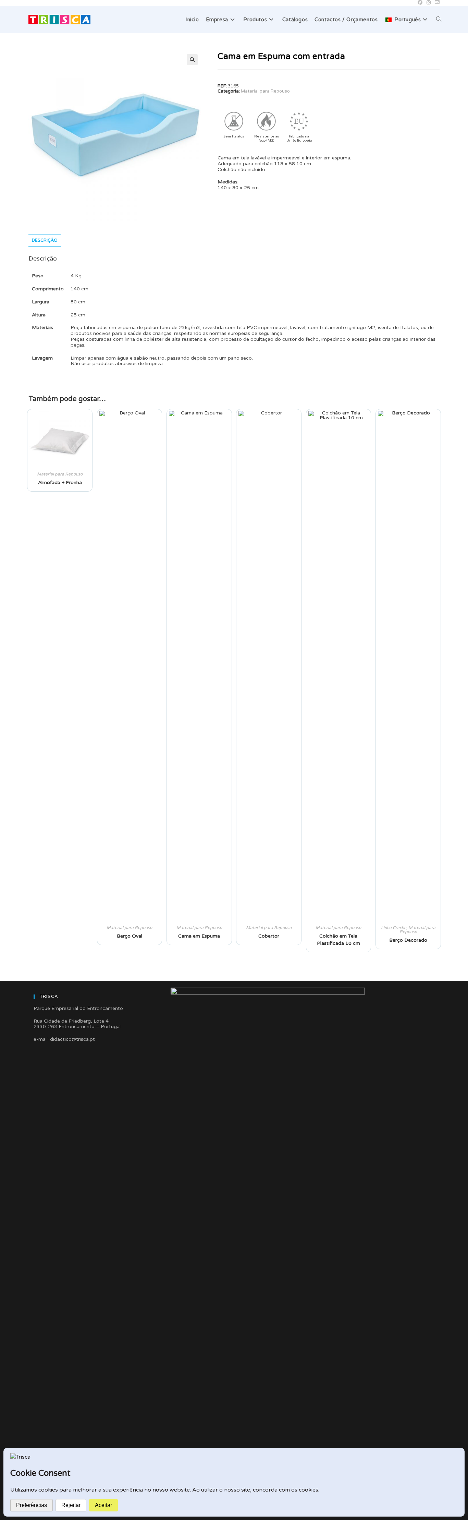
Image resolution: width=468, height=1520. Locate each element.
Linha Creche (393, 927)
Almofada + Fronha (60, 482)
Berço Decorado (408, 940)
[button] (192, 59)
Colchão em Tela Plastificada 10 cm (338, 939)
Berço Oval (129, 936)
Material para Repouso (265, 91)
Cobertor (268, 936)
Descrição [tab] (45, 240)
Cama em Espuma (199, 936)
